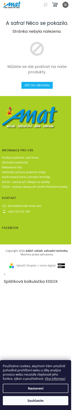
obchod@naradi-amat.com (24, 206)
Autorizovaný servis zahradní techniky (26, 177)
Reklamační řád (12, 167)
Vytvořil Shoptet (26, 265)
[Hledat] (45, 5)
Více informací (55, 379)
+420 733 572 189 (19, 211)
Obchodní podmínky (15, 162)
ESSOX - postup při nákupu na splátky (26, 182)
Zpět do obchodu (37, 85)
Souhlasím (36, 401)
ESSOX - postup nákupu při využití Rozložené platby (35, 186)
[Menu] (65, 5)
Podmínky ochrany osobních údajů (24, 172)
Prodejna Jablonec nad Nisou (20, 157)
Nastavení (35, 388)
